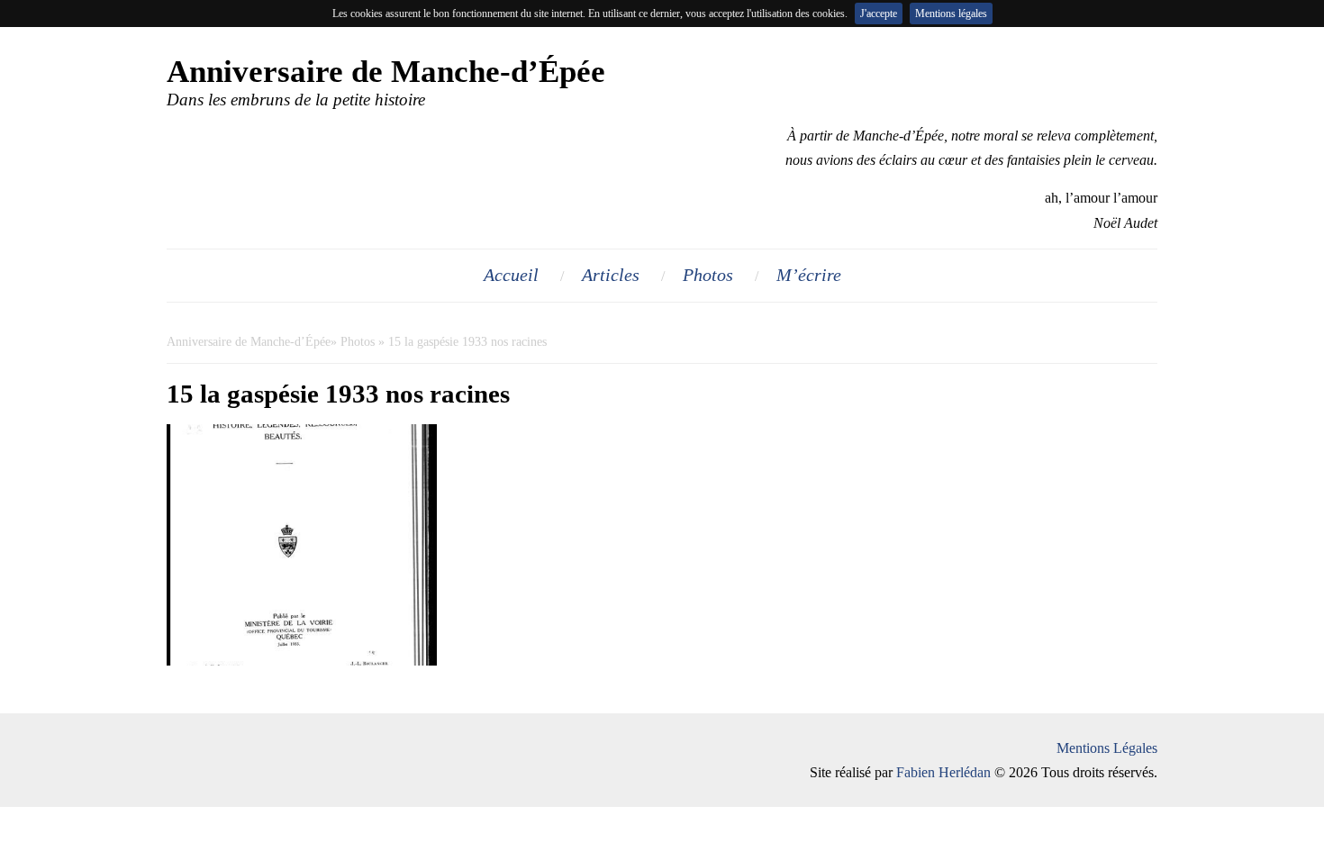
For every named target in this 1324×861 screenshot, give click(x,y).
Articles (610, 275)
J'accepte (878, 13)
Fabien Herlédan (943, 772)
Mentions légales (951, 13)
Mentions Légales (1106, 748)
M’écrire (808, 275)
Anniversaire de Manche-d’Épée (249, 342)
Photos (708, 275)
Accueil (511, 275)
